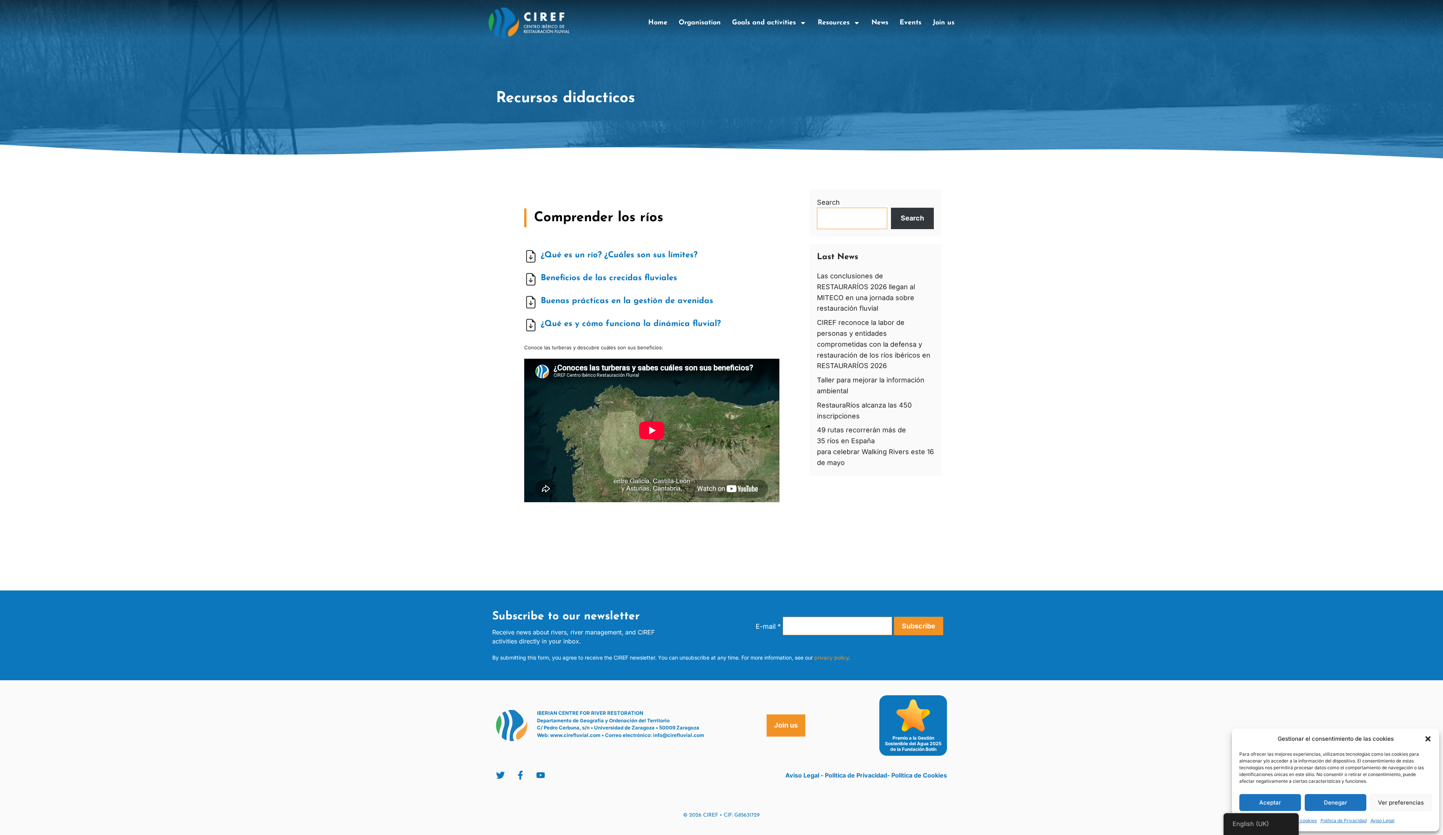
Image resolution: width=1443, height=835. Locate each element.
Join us (943, 23)
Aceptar (1270, 802)
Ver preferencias (1401, 802)
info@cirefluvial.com (678, 735)
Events (910, 23)
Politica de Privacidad (856, 775)
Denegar (1335, 802)
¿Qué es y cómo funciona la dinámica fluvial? (631, 324)
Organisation (700, 23)
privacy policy (831, 657)
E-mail (768, 626)
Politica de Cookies (919, 775)
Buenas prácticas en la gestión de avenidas (627, 301)
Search (828, 202)
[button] (1428, 739)
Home (657, 23)
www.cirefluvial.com (575, 735)
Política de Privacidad (1343, 820)
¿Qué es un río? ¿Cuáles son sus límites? (619, 255)
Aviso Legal (1382, 820)
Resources (834, 23)
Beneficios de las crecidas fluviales (609, 278)
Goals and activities (764, 23)
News (879, 23)
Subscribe (918, 626)
